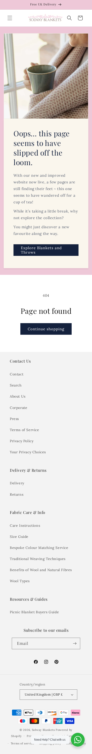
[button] (9, 18)
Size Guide (19, 536)
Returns (16, 494)
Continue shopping (46, 329)
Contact (16, 374)
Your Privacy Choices (28, 452)
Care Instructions (25, 525)
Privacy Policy (21, 441)
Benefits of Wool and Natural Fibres (41, 570)
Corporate (18, 407)
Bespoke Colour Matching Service (39, 547)
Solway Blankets (43, 730)
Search (16, 385)
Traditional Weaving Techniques (38, 559)
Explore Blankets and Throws (41, 250)
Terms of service (22, 743)
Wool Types (20, 581)
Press (14, 419)
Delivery (17, 483)
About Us (18, 396)
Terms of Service (24, 430)
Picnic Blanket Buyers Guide (34, 612)
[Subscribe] (74, 643)
